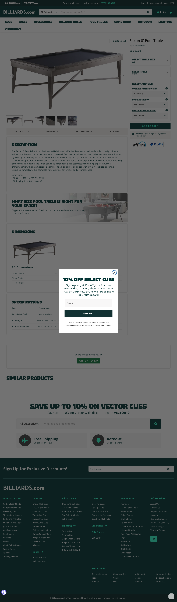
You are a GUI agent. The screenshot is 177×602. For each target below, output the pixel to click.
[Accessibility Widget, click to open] (3, 592)
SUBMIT (88, 313)
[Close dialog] (114, 272)
